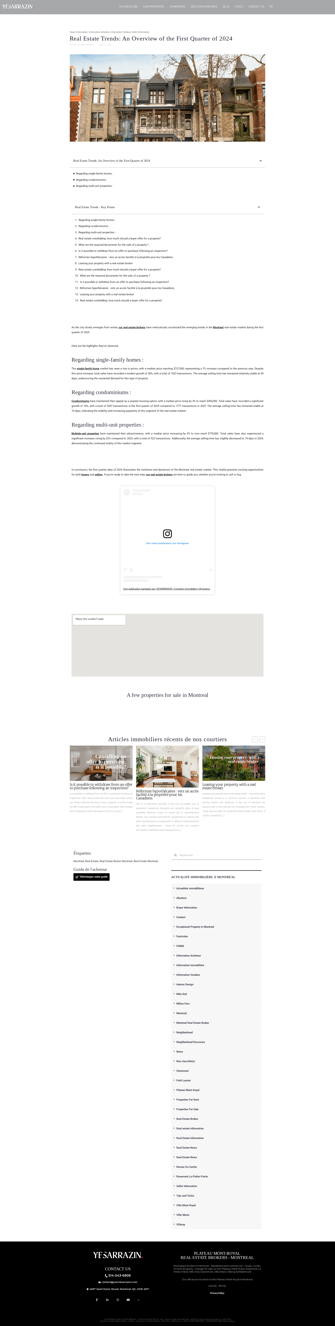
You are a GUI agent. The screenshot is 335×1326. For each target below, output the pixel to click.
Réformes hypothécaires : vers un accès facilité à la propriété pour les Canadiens (126, 257)
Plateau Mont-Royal (187, 1090)
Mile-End (181, 994)
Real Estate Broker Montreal (116, 861)
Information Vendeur (120, 32)
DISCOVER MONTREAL (204, 6)
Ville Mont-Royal (186, 1205)
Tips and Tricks (185, 1195)
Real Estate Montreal (146, 861)
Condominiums (80, 401)
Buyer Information (79, 32)
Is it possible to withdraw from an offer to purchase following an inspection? (123, 250)
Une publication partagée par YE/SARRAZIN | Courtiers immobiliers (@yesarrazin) (168, 588)
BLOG (226, 6)
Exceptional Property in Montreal (195, 926)
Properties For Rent (187, 1099)
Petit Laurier (183, 1080)
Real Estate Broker (187, 1118)
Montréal (78, 861)
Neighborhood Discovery (190, 1042)
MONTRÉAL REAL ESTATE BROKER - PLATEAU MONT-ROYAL (132, 1319)
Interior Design (184, 984)
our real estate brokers (132, 327)
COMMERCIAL (177, 6)
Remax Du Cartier (186, 1167)
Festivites (182, 936)
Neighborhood (184, 1032)
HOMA (180, 946)
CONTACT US (256, 6)
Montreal (218, 327)
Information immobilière (190, 965)
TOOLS (239, 6)
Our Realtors (128, 6)
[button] (260, 160)
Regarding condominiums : (91, 179)
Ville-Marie (182, 1215)
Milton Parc (183, 1003)
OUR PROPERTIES (153, 6)
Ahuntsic (181, 898)
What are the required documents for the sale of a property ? (114, 244)
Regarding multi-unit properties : (94, 186)
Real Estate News (186, 1147)
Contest (180, 917)
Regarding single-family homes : (94, 173)
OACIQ (213, 1285)
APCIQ (222, 1285)
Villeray (180, 1224)
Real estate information (190, 1128)
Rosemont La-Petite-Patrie (192, 1176)
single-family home (88, 368)
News (179, 1051)
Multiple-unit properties (85, 433)
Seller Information (140, 32)
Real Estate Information (190, 1138)
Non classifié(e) (185, 1061)
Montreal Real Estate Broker (192, 1022)
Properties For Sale (187, 1109)
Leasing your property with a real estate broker (106, 263)
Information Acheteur (99, 32)
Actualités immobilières (190, 888)
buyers (85, 474)
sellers (99, 474)
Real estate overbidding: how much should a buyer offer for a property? (120, 238)
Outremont (182, 1070)
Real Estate (91, 861)
